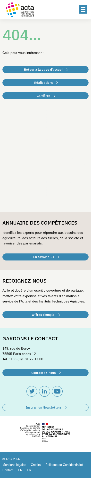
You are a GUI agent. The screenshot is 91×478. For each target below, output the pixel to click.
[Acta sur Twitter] (31, 391)
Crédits (36, 465)
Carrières (44, 96)
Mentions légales (14, 465)
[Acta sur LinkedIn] (44, 391)
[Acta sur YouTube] (57, 391)
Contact (7, 470)
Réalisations (44, 83)
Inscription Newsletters (44, 407)
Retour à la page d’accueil (44, 69)
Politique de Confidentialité (64, 465)
